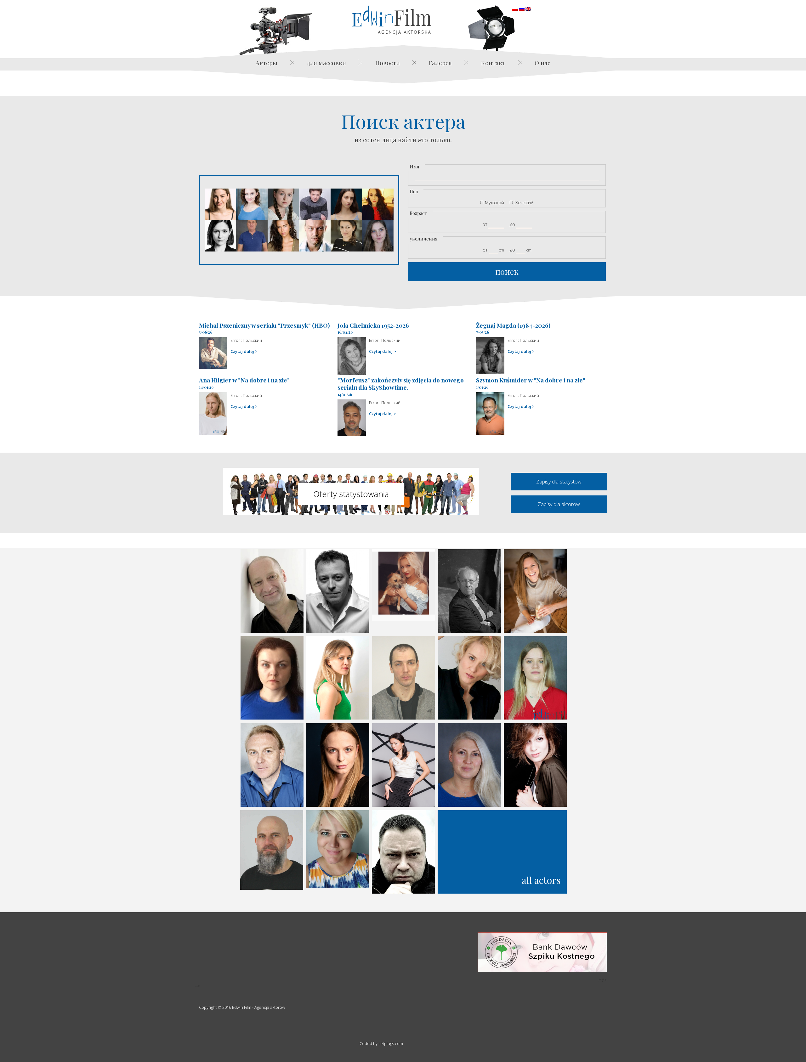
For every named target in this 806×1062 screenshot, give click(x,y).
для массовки (326, 63)
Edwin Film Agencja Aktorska (391, 20)
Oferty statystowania (351, 494)
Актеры (266, 63)
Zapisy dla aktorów (559, 504)
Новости (387, 63)
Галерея (440, 63)
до (512, 224)
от (484, 224)
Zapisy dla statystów (559, 481)
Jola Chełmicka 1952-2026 (373, 325)
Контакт (493, 63)
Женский (524, 202)
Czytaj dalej (242, 351)
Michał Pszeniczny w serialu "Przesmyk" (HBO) (264, 325)
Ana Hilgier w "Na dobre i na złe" (244, 380)
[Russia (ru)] (522, 8)
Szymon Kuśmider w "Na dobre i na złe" (530, 380)
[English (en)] (528, 8)
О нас (542, 63)
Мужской (494, 202)
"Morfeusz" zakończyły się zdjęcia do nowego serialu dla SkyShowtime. (401, 383)
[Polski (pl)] (515, 8)
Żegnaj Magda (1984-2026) (513, 325)
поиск (507, 271)
